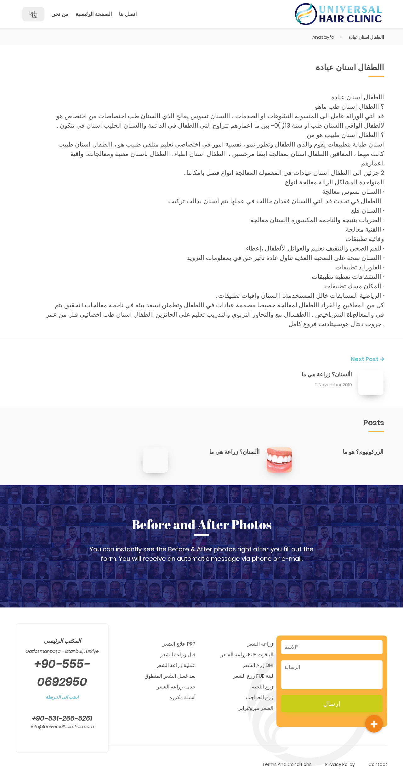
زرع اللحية (262, 686)
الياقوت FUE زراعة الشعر (247, 654)
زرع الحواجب (259, 697)
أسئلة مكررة (182, 697)
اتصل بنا (128, 14)
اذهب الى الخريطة (62, 697)
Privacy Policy (340, 764)
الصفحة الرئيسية (94, 14)
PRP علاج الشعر (179, 643)
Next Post (365, 359)
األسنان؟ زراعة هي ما (327, 374)
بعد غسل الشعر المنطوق (170, 676)
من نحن (60, 14)
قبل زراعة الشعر (178, 654)
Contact (377, 764)
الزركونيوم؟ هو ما (363, 452)
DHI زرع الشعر (257, 665)
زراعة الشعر (260, 643)
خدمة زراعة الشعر (176, 686)
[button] (374, 724)
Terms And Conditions (287, 764)
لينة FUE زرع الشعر (253, 676)
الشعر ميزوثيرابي (255, 708)
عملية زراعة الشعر (176, 665)
